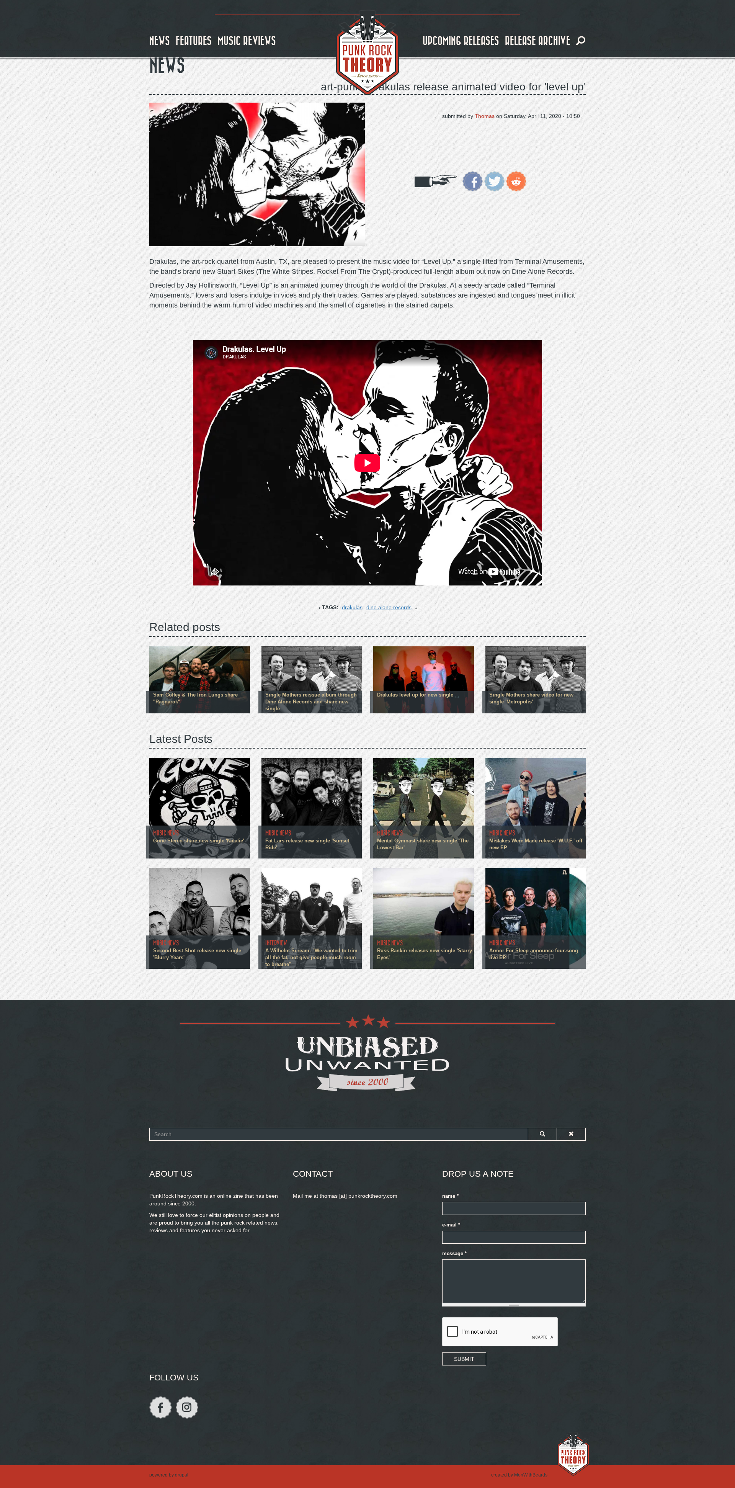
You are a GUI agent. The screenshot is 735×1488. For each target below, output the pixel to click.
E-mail (451, 1225)
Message (454, 1253)
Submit (464, 1359)
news (159, 41)
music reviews (246, 41)
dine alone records (389, 607)
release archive (537, 41)
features (194, 41)
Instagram (187, 1407)
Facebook (160, 1407)
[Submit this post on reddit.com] (516, 181)
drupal (181, 1475)
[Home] (367, 53)
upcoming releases (461, 41)
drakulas (352, 607)
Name (450, 1196)
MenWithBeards (530, 1475)
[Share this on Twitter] (494, 181)
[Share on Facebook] (472, 181)
